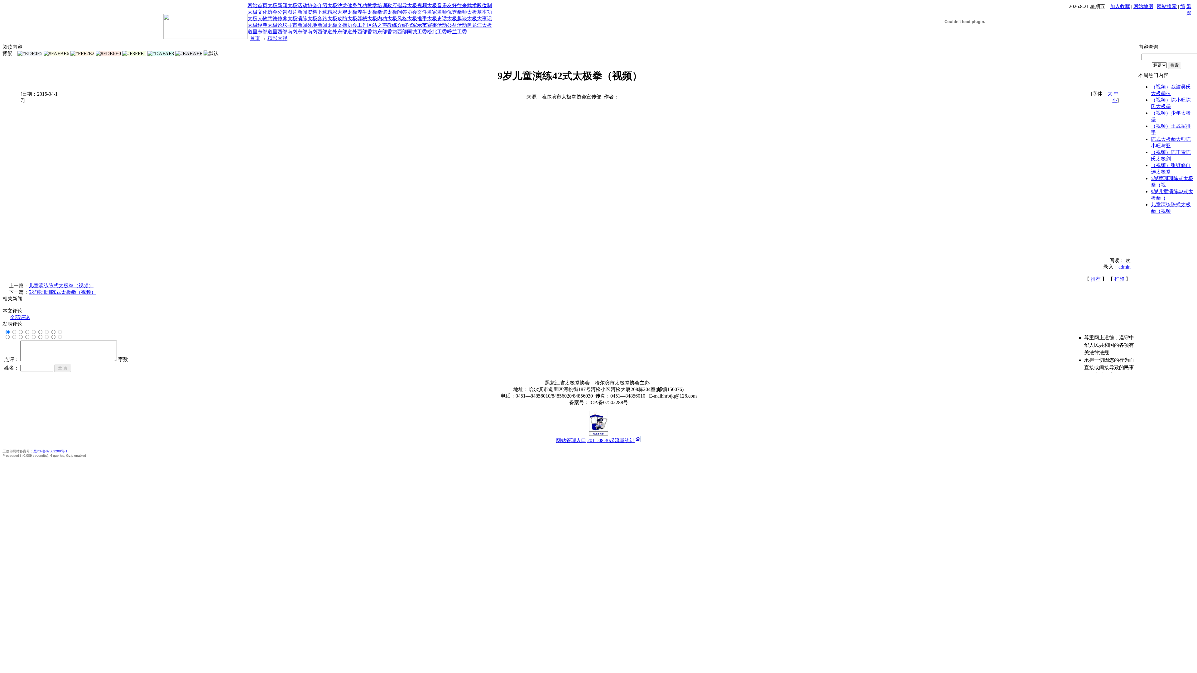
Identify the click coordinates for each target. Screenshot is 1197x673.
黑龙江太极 (479, 25)
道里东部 (257, 31)
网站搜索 (1167, 6)
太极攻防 (337, 18)
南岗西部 (317, 31)
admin (1124, 267)
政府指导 (397, 5)
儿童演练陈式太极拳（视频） (61, 285)
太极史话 (437, 18)
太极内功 (377, 18)
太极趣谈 (457, 18)
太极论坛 (277, 25)
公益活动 (457, 25)
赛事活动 (437, 25)
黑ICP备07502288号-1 (50, 451)
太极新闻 (277, 5)
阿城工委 (417, 31)
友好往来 (457, 5)
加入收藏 (1120, 6)
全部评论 (20, 317)
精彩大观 (337, 12)
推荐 (1096, 279)
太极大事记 (479, 18)
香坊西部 (397, 31)
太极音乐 (437, 5)
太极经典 (257, 25)
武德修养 (277, 18)
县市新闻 (297, 25)
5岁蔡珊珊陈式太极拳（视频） (62, 292)
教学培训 (377, 5)
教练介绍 (397, 25)
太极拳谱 (377, 12)
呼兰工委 (457, 31)
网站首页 (257, 5)
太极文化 (257, 12)
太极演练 (297, 18)
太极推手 (417, 18)
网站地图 (1143, 6)
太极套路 (317, 18)
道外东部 (337, 31)
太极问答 (397, 12)
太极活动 (297, 5)
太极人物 (257, 18)
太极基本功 (479, 12)
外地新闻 (317, 25)
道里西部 (277, 31)
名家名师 (437, 12)
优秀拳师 (457, 12)
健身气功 (357, 5)
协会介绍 (317, 5)
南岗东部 (297, 31)
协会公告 (277, 12)
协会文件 (417, 12)
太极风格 (397, 18)
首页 (255, 38)
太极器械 (357, 18)
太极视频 (417, 5)
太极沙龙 (337, 5)
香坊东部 (377, 31)
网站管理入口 (571, 440)
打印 (1119, 279)
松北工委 (437, 31)
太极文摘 (337, 25)
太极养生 (357, 12)
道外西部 (357, 31)
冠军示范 (417, 25)
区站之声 (377, 25)
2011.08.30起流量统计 (611, 440)
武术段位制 (479, 5)
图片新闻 (297, 12)
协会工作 (357, 25)
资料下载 (317, 12)
